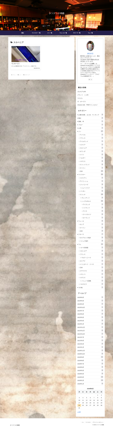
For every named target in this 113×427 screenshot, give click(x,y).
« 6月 (79, 412)
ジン (83, 422)
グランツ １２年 (82, 95)
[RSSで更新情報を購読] (91, 79)
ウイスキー (88, 422)
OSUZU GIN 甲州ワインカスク (87, 105)
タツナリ (90, 53)
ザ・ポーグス (81, 101)
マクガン (80, 98)
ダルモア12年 (81, 91)
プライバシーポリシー (98, 422)
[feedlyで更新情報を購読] (89, 79)
